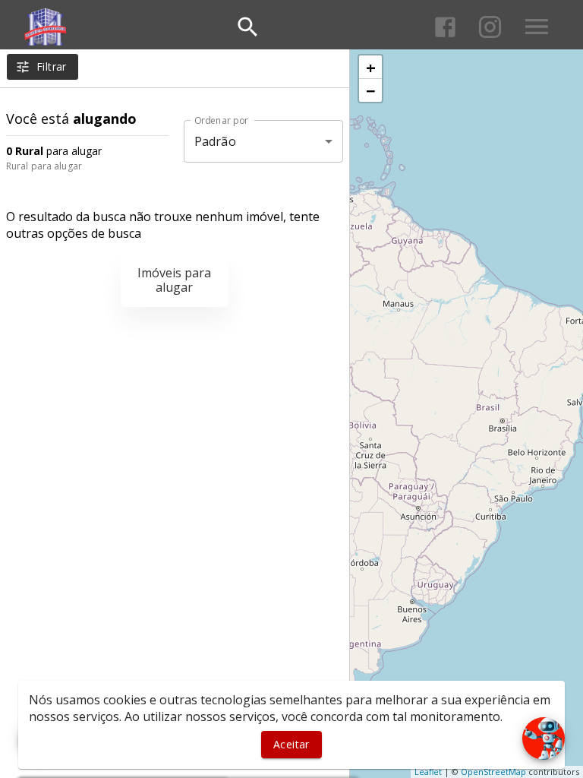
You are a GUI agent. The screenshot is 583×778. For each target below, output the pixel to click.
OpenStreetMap (493, 771)
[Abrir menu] (536, 26)
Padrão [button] (215, 141)
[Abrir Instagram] (490, 27)
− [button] (371, 90)
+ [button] (371, 66)
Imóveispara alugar (174, 280)
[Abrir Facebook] (445, 27)
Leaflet (428, 771)
